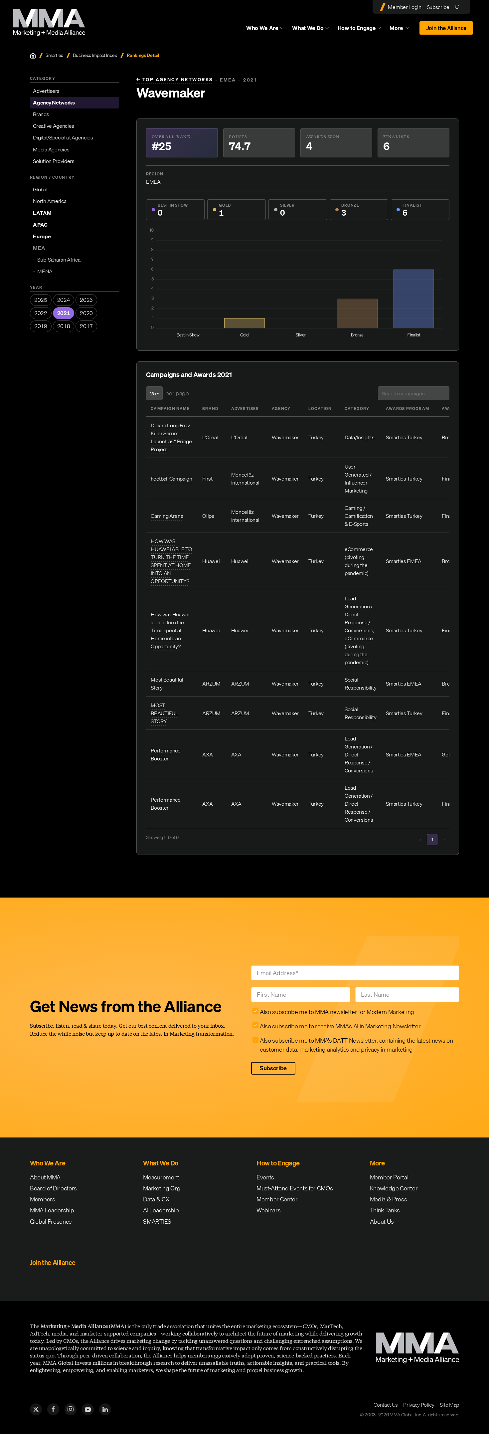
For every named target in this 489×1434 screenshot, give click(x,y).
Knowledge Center (394, 1188)
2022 (40, 313)
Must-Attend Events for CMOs (294, 1188)
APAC (40, 224)
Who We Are (262, 28)
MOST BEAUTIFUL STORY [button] (164, 713)
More (402, 30)
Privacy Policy (418, 1404)
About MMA (45, 1177)
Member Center (277, 1199)
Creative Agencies (53, 125)
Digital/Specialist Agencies (63, 137)
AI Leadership (161, 1210)
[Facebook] (53, 1409)
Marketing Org (161, 1188)
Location (320, 408)
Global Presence (51, 1221)
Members (42, 1199)
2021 (63, 313)
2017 (86, 326)
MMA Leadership (52, 1210)
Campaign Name (170, 408)
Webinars (268, 1210)
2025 (40, 300)
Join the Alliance (446, 28)
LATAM (42, 213)
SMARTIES (157, 1221)
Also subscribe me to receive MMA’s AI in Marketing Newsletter (340, 1026)
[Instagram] (71, 1409)
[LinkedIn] (105, 1409)
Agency (281, 408)
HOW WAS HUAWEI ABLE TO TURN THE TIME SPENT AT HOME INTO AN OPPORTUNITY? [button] (171, 561)
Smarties (54, 55)
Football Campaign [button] (171, 478)
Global (40, 189)
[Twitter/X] (36, 1409)
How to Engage (357, 28)
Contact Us (386, 1404)
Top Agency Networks (174, 79)
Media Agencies (51, 149)
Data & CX (156, 1199)
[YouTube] (88, 1409)
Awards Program (407, 408)
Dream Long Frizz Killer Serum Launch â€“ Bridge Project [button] (171, 437)
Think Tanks (385, 1210)
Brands (41, 114)
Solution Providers (53, 161)
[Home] (33, 56)
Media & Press (388, 1199)
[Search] (459, 7)
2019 (40, 326)
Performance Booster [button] (165, 754)
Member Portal (389, 1177)
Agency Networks (54, 102)
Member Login (404, 7)
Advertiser (245, 408)
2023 (86, 300)
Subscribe (438, 7)
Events (265, 1177)
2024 (63, 300)
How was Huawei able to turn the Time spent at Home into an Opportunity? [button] (170, 630)
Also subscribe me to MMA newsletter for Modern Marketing (337, 1012)
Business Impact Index (95, 55)
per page (177, 393)
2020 (86, 313)
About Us (382, 1221)
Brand (210, 408)
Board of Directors (53, 1188)
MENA (45, 271)
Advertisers (46, 91)
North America (49, 201)
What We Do (308, 28)
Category (357, 408)
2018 (63, 326)
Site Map (449, 1404)
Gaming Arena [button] (167, 516)
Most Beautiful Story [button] (167, 683)
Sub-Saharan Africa (58, 259)
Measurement (161, 1177)
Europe (42, 236)
